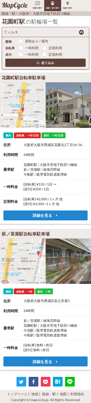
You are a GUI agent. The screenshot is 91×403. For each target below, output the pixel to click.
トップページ (17, 394)
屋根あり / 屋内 (36, 41)
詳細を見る (43, 215)
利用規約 (77, 394)
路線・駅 (49, 394)
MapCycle (15, 5)
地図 (63, 394)
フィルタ (11, 32)
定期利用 (55, 48)
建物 (8, 41)
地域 (34, 394)
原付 (8, 54)
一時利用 (32, 48)
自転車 (10, 48)
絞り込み (47, 63)
